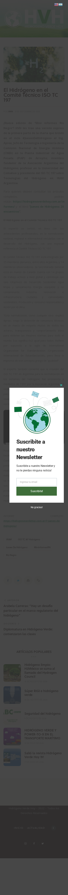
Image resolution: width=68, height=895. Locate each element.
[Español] (60, 4)
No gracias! (37, 507)
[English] (56, 4)
